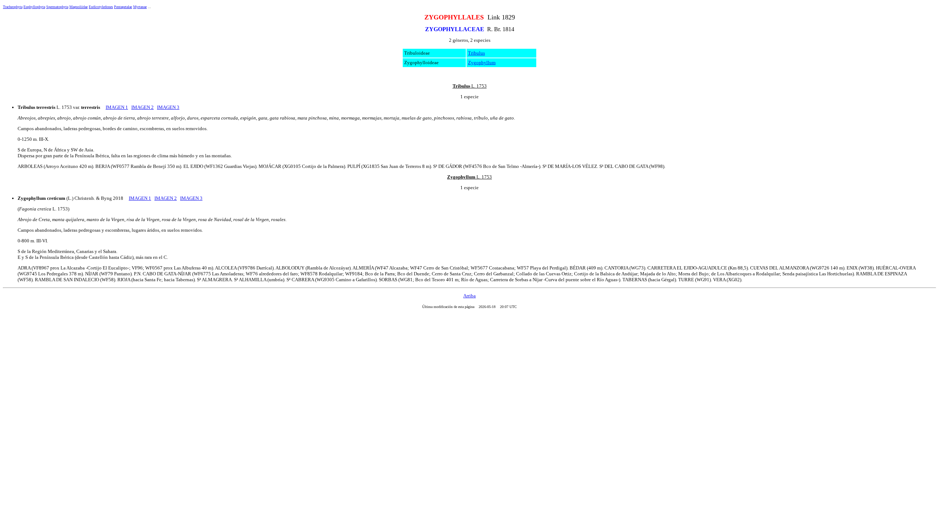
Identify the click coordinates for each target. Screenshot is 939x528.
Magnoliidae (78, 7)
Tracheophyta (12, 7)
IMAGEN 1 (117, 107)
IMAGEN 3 (168, 107)
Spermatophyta (57, 7)
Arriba (469, 295)
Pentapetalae (123, 7)
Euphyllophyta (34, 7)
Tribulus (476, 53)
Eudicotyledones (101, 7)
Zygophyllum (482, 62)
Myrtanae (140, 7)
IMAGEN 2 (142, 107)
